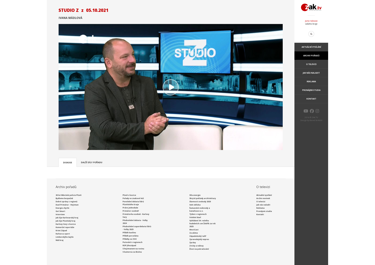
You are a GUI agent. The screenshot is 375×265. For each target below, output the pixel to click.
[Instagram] (317, 111)
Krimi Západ (61, 230)
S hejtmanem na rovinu (133, 248)
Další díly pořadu (91, 162)
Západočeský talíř (197, 236)
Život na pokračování (199, 249)
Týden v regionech (198, 214)
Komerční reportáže (65, 227)
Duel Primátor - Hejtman (67, 205)
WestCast (193, 229)
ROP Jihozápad (129, 245)
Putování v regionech (132, 242)
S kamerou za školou (132, 252)
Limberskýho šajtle (65, 237)
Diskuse (67, 162)
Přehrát (171, 87)
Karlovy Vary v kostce (66, 224)
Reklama (311, 81)
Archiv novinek (263, 198)
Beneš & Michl (316, 120)
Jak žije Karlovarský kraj (67, 217)
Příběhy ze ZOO (130, 239)
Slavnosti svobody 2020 (200, 201)
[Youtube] (306, 111)
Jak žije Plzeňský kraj (65, 221)
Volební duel (195, 217)
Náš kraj (59, 240)
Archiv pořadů (311, 55)
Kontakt (311, 98)
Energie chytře (62, 208)
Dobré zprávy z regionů (66, 201)
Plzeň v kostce (129, 195)
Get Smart (60, 211)
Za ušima (193, 233)
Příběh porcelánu (130, 236)
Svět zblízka (195, 205)
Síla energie (195, 195)
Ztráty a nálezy (196, 246)
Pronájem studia (311, 90)
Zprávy (192, 242)
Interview (60, 214)
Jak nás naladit (311, 73)
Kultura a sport (63, 234)
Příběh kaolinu (129, 232)
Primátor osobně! (131, 211)
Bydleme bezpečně (64, 198)
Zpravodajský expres (199, 239)
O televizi (311, 64)
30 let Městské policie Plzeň (68, 195)
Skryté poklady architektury (202, 198)
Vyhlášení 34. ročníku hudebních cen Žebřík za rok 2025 (202, 223)
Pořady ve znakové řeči (133, 198)
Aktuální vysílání (311, 47)
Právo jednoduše (130, 207)
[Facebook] (312, 111)
